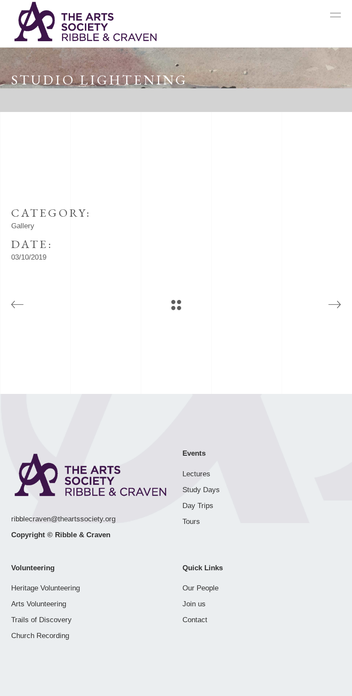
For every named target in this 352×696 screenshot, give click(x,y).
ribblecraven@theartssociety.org (63, 519)
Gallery (22, 226)
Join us (194, 604)
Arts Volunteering (38, 604)
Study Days (201, 490)
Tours (191, 521)
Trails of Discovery (41, 620)
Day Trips (197, 506)
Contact (194, 620)
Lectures (196, 474)
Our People (200, 588)
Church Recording (40, 636)
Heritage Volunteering (45, 588)
